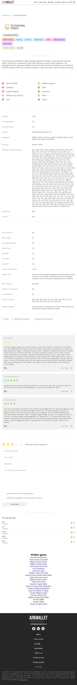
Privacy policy (38, 662)
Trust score (43, 2)
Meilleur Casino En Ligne (38, 573)
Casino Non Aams (38, 582)
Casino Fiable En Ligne (38, 593)
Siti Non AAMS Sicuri (38, 595)
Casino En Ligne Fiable (38, 584)
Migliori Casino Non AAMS (38, 597)
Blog (51, 2)
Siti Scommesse (38, 568)
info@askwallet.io (38, 624)
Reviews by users (14, 54)
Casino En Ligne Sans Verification (38, 586)
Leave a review (40, 511)
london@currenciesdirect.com (41, 132)
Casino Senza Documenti (38, 560)
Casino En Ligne (38, 571)
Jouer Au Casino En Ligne (38, 591)
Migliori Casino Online (38, 562)
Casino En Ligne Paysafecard (38, 588)
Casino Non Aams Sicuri (38, 577)
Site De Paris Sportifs (38, 557)
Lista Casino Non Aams (38, 566)
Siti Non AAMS (38, 599)
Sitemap (38, 667)
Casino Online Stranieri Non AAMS (38, 575)
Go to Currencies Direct (40, 54)
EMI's (36, 2)
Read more (23, 679)
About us (38, 653)
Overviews (38, 648)
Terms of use (38, 658)
